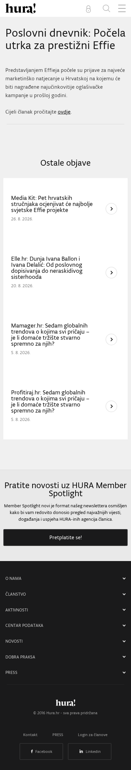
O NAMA (13, 578)
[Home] (20, 8)
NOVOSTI (14, 641)
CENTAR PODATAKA (24, 625)
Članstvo (15, 594)
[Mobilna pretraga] (106, 8)
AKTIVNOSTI (16, 609)
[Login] (90, 8)
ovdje (64, 112)
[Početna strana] (65, 704)
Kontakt (30, 734)
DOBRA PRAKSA (20, 656)
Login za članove (92, 734)
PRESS (11, 672)
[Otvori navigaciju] (122, 8)
